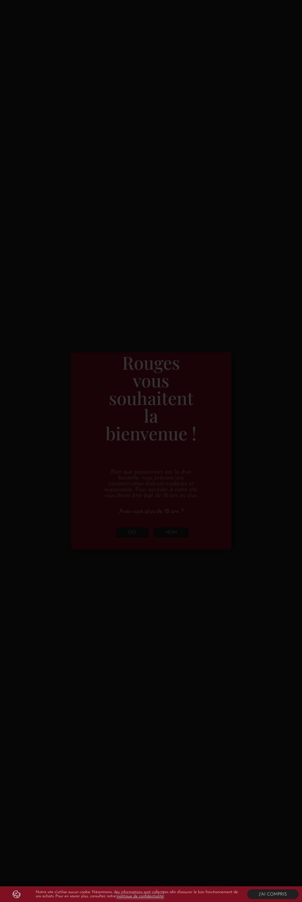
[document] (151, 451)
